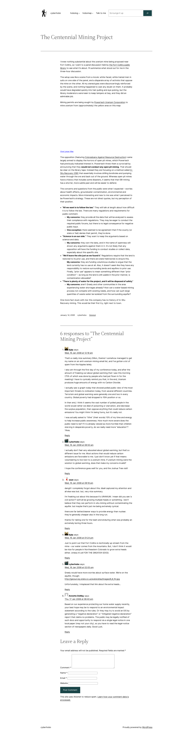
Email (63, 678)
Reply (67, 435)
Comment (65, 667)
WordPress (147, 727)
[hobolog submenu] (79, 13)
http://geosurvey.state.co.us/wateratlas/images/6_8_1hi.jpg (92, 579)
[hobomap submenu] (92, 13)
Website (64, 683)
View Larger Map (66, 151)
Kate (71, 350)
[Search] (147, 13)
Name (63, 673)
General (92, 315)
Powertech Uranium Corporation (109, 102)
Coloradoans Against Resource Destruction (105, 157)
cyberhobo (55, 13)
